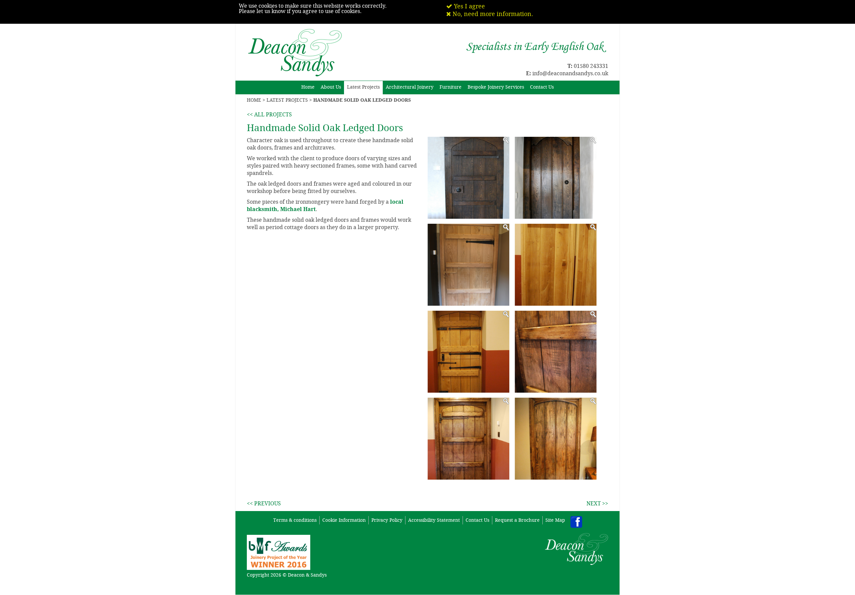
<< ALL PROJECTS (269, 114)
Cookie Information (344, 520)
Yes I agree (468, 6)
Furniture (451, 87)
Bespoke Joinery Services (496, 87)
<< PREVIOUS (264, 503)
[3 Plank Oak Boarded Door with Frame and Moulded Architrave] (555, 265)
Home (308, 87)
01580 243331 (591, 66)
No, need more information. (492, 14)
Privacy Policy (386, 520)
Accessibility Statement (434, 520)
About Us (331, 87)
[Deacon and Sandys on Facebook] (576, 522)
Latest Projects (363, 87)
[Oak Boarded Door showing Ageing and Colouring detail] (555, 352)
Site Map (555, 520)
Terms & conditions (295, 520)
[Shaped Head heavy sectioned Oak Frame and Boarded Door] (555, 178)
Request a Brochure (517, 520)
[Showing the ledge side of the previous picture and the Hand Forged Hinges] (468, 439)
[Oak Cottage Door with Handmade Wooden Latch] (468, 265)
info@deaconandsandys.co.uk (570, 73)
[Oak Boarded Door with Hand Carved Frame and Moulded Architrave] (555, 439)
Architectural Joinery (410, 87)
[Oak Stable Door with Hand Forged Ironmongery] (468, 352)
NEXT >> (597, 503)
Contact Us (542, 87)
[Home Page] (295, 29)
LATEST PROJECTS (287, 100)
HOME (254, 100)
